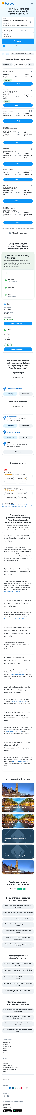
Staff (8, 478)
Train (9, 329)
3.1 (25, 478)
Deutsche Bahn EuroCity (11, 488)
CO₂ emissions (7, 317)
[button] (30, 22)
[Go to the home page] (8, 3)
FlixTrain (13, 504)
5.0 (12, 493)
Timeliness (20, 478)
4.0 (12, 478)
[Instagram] (4, 1096)
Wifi (22, 497)
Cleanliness (10, 497)
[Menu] (32, 3)
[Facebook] (8, 1096)
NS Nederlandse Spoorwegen (25, 504)
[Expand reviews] (30, 476)
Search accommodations (13, 45)
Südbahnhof (12, 416)
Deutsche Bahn (8, 472)
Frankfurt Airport (13, 432)
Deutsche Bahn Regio (8, 506)
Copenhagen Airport (14, 388)
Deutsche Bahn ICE (20, 506)
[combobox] (18, 19)
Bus (8, 304)
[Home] (3, 54)
